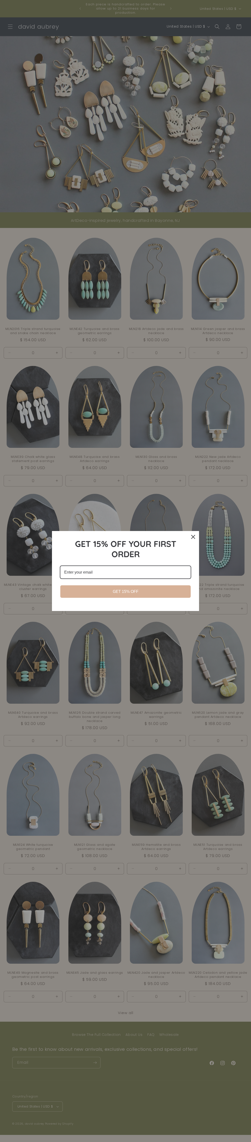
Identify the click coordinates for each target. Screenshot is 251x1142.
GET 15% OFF (125, 591)
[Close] (193, 537)
